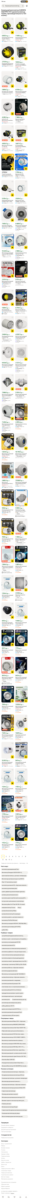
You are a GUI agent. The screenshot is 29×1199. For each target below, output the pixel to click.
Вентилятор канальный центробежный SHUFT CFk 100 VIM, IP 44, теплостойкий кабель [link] (7, 365)
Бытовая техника (5, 1147)
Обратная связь (5, 1184)
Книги (2, 1166)
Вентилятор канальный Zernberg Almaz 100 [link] (21, 337)
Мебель (3, 1145)
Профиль (26, 1197)
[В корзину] (12, 32)
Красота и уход (5, 1160)
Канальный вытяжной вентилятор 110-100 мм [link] (7, 623)
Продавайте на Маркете (7, 1127)
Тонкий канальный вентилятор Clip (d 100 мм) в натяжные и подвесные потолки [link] (7, 175)
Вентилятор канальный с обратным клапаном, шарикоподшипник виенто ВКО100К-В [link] (7, 567)
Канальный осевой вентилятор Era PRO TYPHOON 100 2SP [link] (20, 510)
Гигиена (3, 1150)
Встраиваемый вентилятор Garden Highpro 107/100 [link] (6, 310)
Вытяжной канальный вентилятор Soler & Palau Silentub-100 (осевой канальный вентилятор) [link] (7, 763)
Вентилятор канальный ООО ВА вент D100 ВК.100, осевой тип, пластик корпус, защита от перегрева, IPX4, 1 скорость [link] (7, 678)
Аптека (3, 1158)
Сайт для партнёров (6, 1131)
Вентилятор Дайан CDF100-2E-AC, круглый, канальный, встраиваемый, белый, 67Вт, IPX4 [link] (21, 120)
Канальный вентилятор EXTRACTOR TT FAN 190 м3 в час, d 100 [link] (7, 201)
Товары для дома (5, 1156)
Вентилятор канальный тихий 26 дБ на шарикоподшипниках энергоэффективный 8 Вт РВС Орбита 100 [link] (7, 596)
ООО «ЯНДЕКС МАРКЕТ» (11, 1191)
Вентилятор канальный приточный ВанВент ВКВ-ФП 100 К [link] (7, 395)
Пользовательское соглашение (8, 1182)
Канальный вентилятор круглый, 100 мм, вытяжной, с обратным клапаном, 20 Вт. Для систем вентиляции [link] (7, 510)
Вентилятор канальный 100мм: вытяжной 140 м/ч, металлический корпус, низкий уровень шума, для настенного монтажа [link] (21, 678)
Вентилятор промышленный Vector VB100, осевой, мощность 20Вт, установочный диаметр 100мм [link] (7, 483)
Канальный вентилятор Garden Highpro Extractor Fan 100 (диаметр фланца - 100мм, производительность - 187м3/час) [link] (7, 38)
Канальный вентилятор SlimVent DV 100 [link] (21, 253)
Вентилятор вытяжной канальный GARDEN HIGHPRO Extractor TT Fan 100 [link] (20, 92)
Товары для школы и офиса (8, 1168)
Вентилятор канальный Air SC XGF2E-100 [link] (21, 395)
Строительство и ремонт (7, 1174)
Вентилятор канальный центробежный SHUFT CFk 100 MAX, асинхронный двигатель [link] (21, 483)
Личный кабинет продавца (7, 1125)
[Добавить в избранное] (12, 19)
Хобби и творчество (6, 1162)
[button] (27, 6)
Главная (3, 1197)
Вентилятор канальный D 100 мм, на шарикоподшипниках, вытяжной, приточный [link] (21, 567)
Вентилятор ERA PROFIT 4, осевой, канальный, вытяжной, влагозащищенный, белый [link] (20, 175)
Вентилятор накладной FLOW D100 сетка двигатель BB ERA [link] (7, 282)
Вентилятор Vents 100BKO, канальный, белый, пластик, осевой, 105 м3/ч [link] (20, 201)
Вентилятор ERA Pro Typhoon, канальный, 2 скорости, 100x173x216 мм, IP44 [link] (21, 310)
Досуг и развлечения (6, 1143)
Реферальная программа (7, 1137)
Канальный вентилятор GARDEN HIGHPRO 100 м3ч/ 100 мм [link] (7, 64)
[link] (10, 869)
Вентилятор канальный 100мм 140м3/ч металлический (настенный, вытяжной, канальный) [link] (7, 454)
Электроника (4, 1152)
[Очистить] (23, 6)
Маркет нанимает (5, 1186)
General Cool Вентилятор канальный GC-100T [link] (7, 120)
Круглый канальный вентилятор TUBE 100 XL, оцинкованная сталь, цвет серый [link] (7, 226)
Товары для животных (6, 1172)
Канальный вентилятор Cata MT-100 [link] (7, 337)
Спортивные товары (6, 1170)
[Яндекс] (12, 1193)
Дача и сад (4, 1164)
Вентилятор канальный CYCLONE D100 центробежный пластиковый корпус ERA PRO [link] (7, 424)
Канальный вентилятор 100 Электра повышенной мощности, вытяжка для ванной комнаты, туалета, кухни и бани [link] (21, 424)
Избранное (14, 1197)
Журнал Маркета (5, 1188)
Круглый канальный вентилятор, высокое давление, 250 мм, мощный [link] (20, 282)
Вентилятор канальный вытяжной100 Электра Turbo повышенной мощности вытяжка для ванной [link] (7, 735)
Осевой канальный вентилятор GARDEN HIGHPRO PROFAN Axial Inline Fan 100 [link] (21, 64)
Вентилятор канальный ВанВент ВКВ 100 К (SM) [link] (21, 539)
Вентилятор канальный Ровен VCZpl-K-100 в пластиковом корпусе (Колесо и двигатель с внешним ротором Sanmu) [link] (21, 454)
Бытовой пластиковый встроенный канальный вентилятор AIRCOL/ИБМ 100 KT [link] (7, 92)
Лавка (9, 1197)
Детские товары (5, 1176)
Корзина (20, 1197)
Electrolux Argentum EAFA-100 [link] (20, 595)
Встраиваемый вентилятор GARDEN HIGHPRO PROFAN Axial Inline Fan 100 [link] (21, 146)
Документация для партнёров (8, 1129)
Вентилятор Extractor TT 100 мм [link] (7, 146)
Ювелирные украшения (7, 1179)
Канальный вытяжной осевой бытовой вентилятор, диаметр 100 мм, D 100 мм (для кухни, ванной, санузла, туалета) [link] (21, 763)
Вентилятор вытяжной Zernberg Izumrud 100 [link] (20, 365)
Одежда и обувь (5, 1154)
